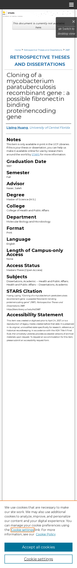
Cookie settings (22, 530)
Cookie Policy (46, 534)
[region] (38, 534)
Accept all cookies (38, 547)
